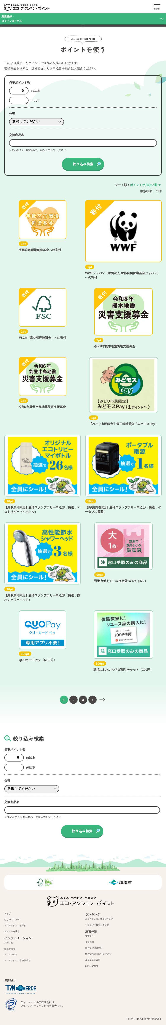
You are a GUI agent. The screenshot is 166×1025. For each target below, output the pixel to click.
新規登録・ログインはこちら (12, 18)
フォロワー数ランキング (97, 925)
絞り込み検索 (83, 163)
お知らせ (8, 942)
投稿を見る (9, 948)
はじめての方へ (11, 919)
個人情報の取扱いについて (98, 954)
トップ (7, 913)
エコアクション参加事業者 (17, 960)
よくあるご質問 (92, 960)
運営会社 (89, 936)
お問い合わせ (91, 965)
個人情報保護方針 (93, 948)
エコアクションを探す (15, 925)
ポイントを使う (11, 931)
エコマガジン (10, 954)
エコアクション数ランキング (99, 919)
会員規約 (89, 942)
